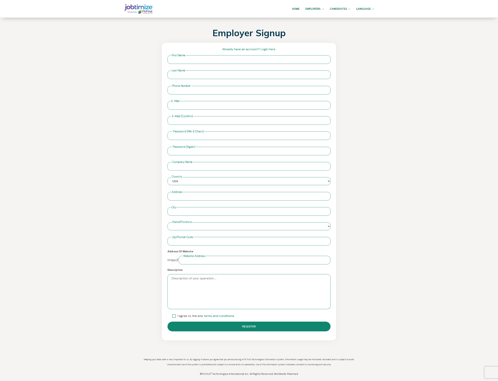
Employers (313, 8)
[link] (138, 9)
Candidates (338, 8)
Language (363, 8)
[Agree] (174, 316)
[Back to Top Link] (489, 374)
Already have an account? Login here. (249, 49)
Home (296, 8)
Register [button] (249, 326)
